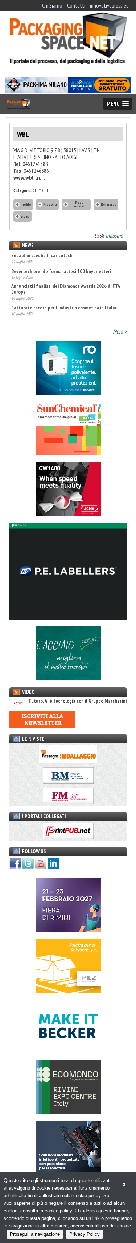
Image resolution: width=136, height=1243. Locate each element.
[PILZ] (68, 990)
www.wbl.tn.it (29, 177)
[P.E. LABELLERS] (68, 617)
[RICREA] (68, 678)
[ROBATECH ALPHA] (68, 392)
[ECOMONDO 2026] (68, 1112)
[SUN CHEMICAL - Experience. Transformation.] (68, 453)
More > (120, 331)
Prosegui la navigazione (35, 1234)
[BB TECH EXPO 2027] (68, 930)
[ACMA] (68, 514)
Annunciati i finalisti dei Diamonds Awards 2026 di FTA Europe (65, 280)
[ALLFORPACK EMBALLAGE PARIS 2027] (99, 90)
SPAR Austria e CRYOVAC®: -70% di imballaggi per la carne (63, 316)
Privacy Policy (84, 1234)
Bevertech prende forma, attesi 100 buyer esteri (61, 262)
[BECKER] (68, 1051)
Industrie (114, 235)
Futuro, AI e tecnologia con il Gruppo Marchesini (78, 701)
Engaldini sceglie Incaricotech (42, 255)
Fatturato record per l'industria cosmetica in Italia (63, 299)
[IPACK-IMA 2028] (36, 90)
